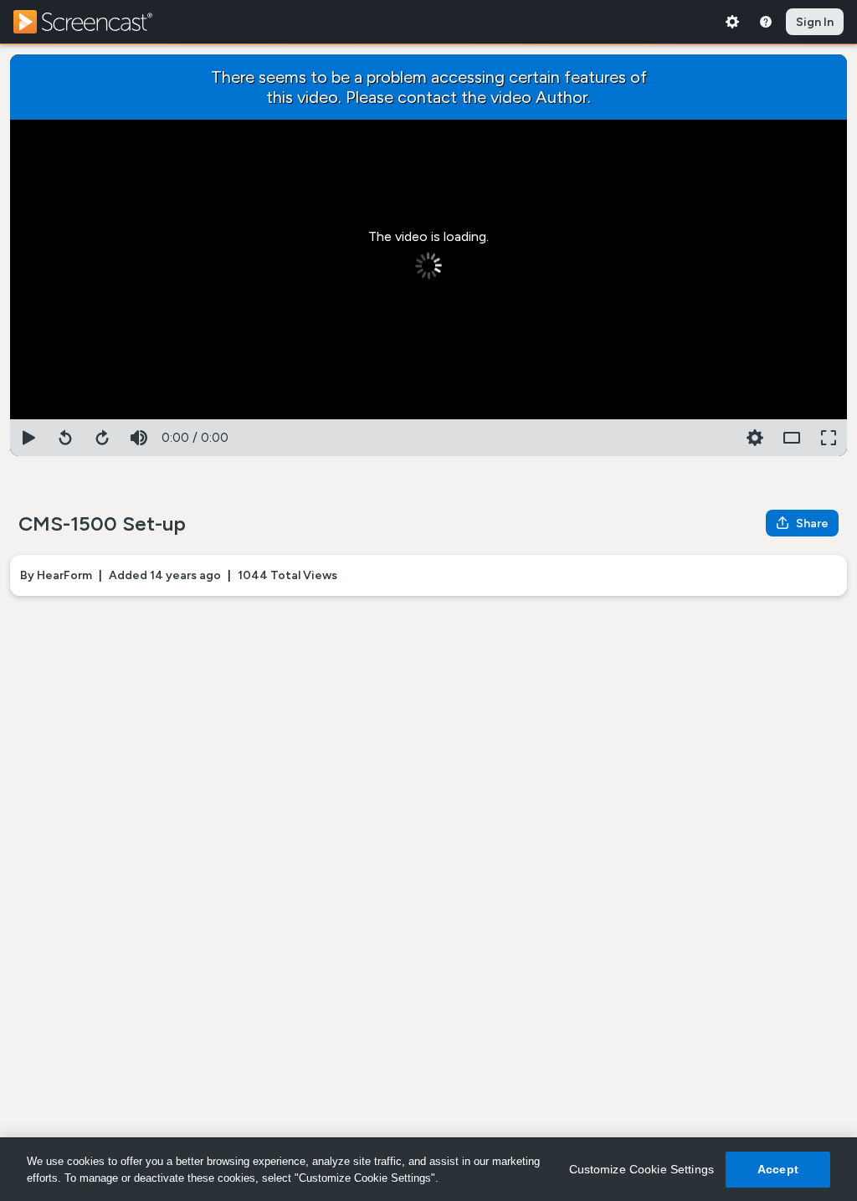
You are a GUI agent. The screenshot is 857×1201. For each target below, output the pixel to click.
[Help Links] (765, 21)
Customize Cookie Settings (642, 1169)
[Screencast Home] (93, 21)
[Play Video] (28, 437)
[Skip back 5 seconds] (65, 437)
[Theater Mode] (791, 437)
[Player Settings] (718, 437)
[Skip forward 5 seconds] (102, 437)
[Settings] (732, 21)
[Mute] (139, 437)
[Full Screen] (828, 437)
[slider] (428, 416)
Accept (777, 1169)
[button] (754, 437)
